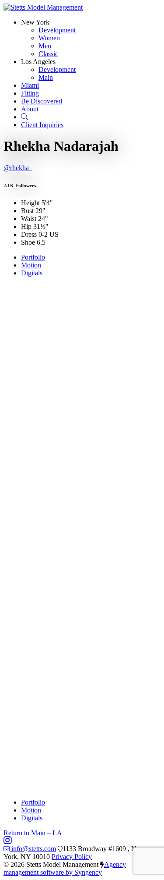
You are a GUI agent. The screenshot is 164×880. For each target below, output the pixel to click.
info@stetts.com (33, 848)
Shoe (28, 242)
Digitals (31, 273)
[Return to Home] (43, 7)
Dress (29, 234)
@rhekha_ (17, 167)
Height (30, 203)
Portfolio (33, 257)
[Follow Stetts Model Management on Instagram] (7, 840)
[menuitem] (57, 30)
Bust (27, 210)
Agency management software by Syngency (64, 868)
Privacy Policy (72, 856)
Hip (26, 226)
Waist (28, 218)
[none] (35, 22)
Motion (31, 265)
